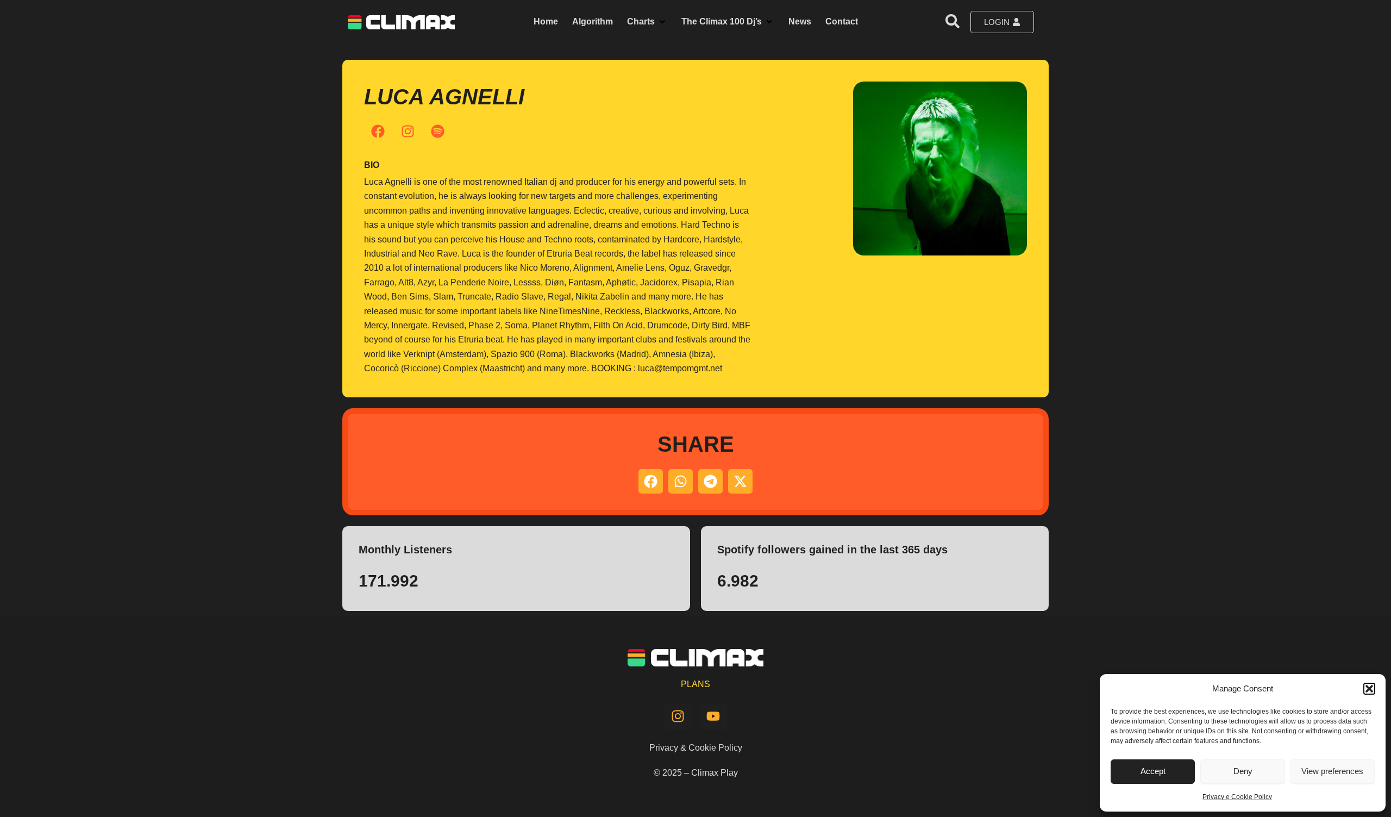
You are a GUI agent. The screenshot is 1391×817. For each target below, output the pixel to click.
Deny (1242, 771)
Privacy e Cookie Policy (1237, 797)
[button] (1369, 688)
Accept (1153, 771)
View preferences (1332, 771)
